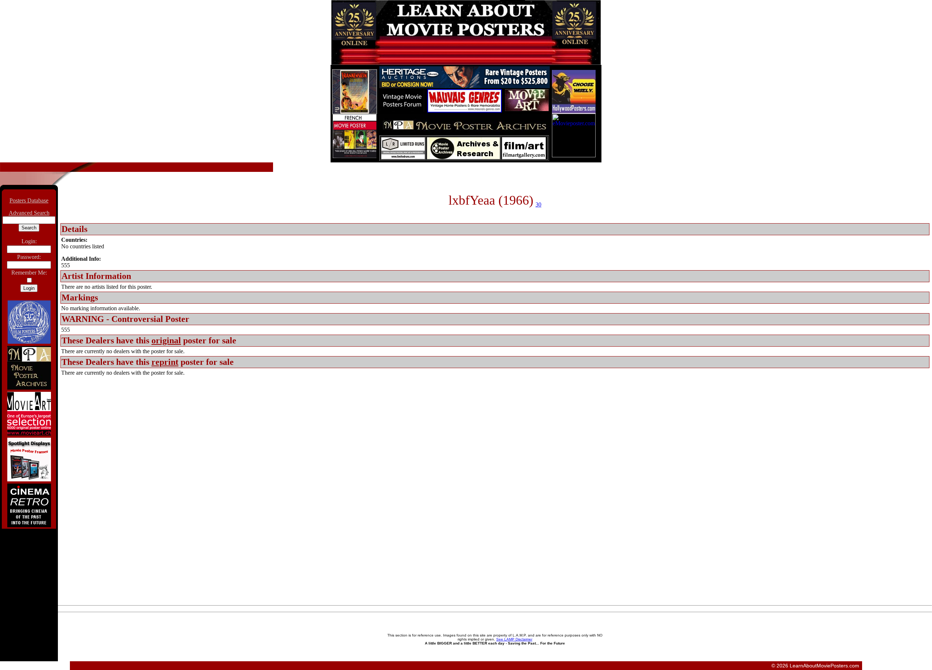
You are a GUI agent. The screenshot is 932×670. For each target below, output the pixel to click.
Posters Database (28, 200)
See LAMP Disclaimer (514, 639)
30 (538, 204)
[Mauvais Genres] (464, 110)
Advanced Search (29, 213)
